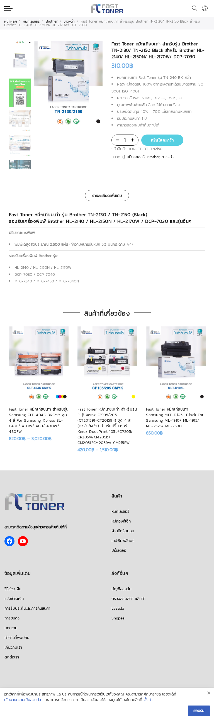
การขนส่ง (12, 618)
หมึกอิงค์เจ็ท (121, 521)
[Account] (204, 8)
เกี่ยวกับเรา (13, 647)
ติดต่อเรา (11, 657)
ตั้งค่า (148, 700)
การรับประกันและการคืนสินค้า (27, 608)
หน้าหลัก (10, 21)
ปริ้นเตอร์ (118, 550)
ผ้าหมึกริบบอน (122, 531)
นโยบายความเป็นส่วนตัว (22, 700)
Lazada (117, 608)
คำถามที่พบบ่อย (16, 638)
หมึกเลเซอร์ (31, 21)
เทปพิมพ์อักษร (122, 541)
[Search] (195, 8)
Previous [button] (47, 84)
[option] (68, 84)
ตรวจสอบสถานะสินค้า (128, 599)
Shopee (117, 618)
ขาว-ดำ (69, 21)
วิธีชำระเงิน (12, 589)
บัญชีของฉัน (121, 589)
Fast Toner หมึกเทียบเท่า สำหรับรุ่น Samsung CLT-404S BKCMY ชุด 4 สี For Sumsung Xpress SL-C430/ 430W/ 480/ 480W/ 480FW (38, 420)
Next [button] (93, 84)
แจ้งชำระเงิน (14, 599)
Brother (52, 21)
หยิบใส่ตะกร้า (162, 140)
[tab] (107, 195)
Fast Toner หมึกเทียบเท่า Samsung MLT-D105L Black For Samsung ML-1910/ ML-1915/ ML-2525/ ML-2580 (175, 417)
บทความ (10, 628)
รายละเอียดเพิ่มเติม (107, 196)
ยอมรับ (199, 711)
